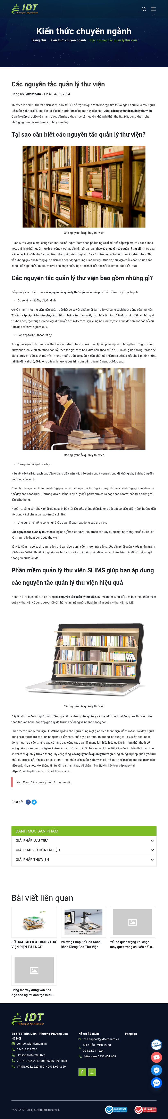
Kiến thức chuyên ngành (68, 40)
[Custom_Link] (156, 1057)
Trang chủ (38, 40)
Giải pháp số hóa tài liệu (38, 850)
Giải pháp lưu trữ (32, 840)
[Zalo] (156, 1082)
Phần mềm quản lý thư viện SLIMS (33, 731)
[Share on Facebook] (29, 802)
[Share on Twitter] (34, 802)
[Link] (156, 1044)
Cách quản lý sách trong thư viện (51, 782)
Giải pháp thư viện (32, 859)
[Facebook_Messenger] (156, 1070)
